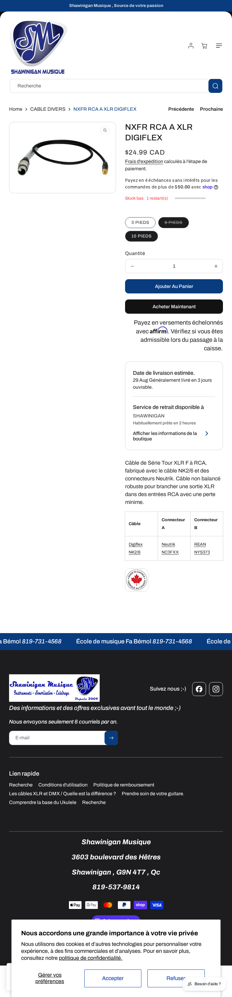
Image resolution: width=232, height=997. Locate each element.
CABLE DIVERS (48, 109)
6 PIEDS (177, 224)
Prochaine (211, 109)
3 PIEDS (140, 222)
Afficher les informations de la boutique (165, 436)
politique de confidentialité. (90, 958)
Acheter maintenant (174, 306)
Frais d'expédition (144, 161)
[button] (217, 45)
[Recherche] (215, 86)
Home (15, 109)
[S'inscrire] (111, 738)
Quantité (135, 253)
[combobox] (116, 86)
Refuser (175, 978)
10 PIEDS (141, 236)
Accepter (113, 978)
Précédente (181, 109)
